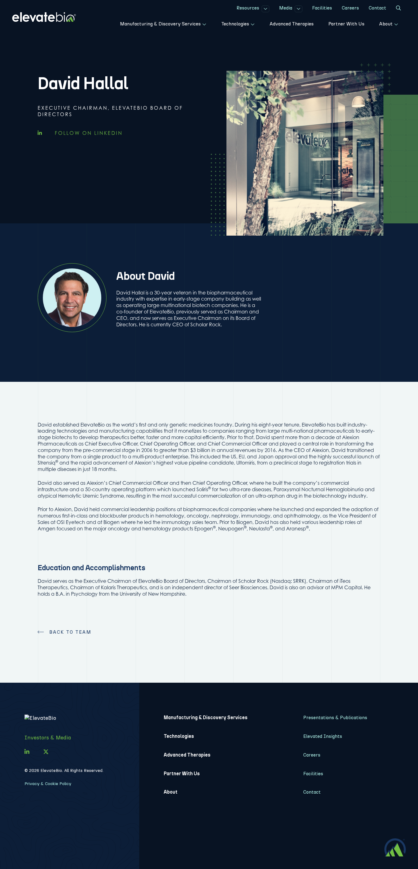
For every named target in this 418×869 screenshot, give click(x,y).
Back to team (70, 632)
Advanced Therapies (187, 755)
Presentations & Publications (335, 717)
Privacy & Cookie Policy (47, 783)
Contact (312, 792)
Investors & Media (47, 737)
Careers (311, 755)
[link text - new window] (26, 752)
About (170, 792)
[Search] (398, 8)
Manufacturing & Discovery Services (206, 717)
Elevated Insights (322, 736)
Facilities (313, 773)
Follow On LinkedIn (88, 133)
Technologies (179, 736)
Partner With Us (182, 773)
